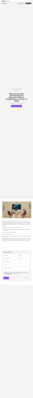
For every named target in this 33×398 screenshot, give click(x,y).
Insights (16, 88)
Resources (13, 88)
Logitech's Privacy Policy (8, 273)
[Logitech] (6, 1)
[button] (4, 3)
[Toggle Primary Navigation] (32, 1)
